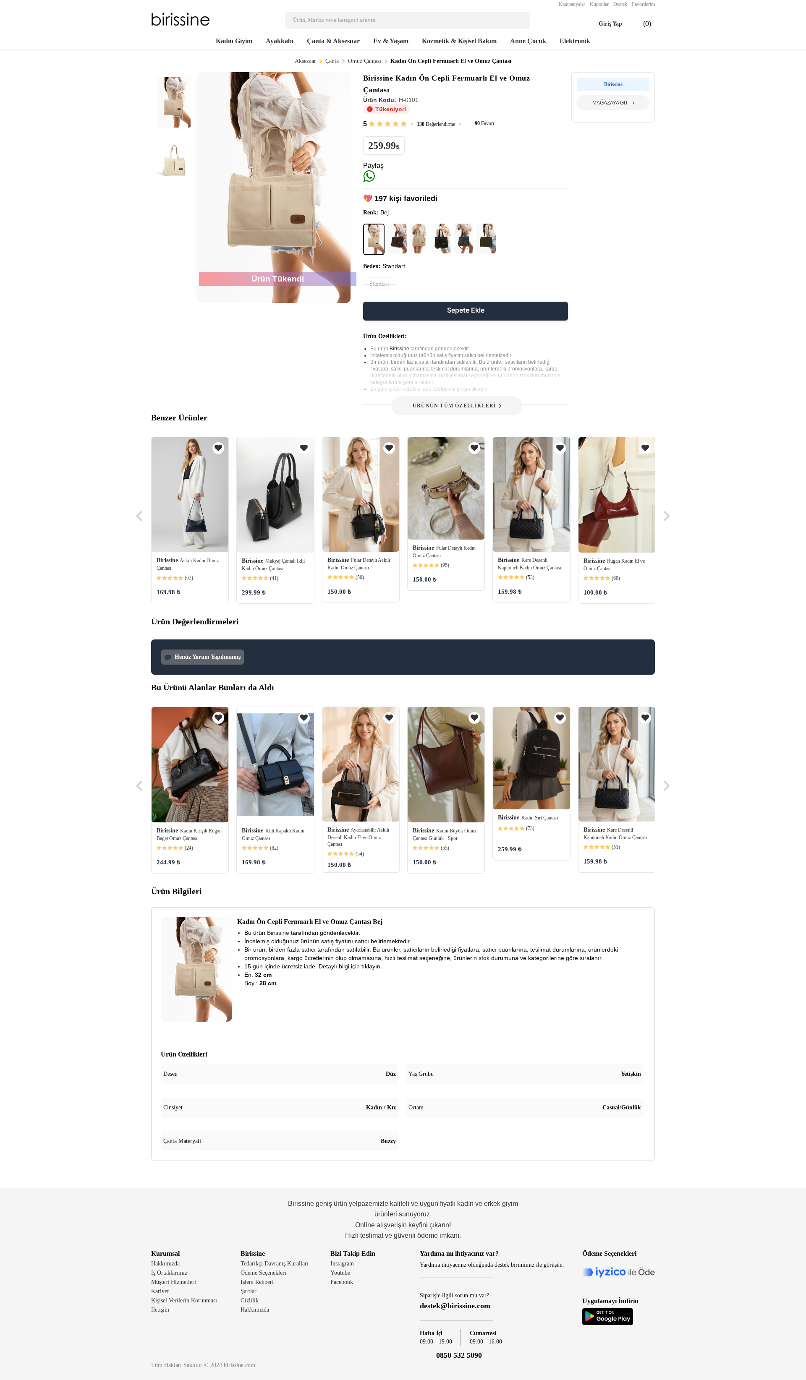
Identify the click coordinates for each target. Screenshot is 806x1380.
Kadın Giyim (234, 40)
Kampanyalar (572, 4)
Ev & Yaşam (390, 40)
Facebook (341, 1282)
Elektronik (575, 40)
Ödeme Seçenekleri (263, 1273)
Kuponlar (599, 4)
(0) (640, 24)
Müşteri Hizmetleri (173, 1282)
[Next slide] (666, 516)
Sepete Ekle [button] (465, 310)
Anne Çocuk (528, 40)
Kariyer (160, 1291)
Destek (620, 4)
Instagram (342, 1263)
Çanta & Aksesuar (333, 40)
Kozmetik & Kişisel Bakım (459, 40)
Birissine (400, 349)
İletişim (160, 1310)
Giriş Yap (603, 24)
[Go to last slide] (140, 516)
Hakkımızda (165, 1263)
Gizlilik (250, 1300)
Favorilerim (643, 4)
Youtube (340, 1273)
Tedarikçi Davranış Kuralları (275, 1263)
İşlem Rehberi (257, 1282)
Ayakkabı (279, 40)
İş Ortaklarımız (169, 1273)
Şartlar (248, 1291)
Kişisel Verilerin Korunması (184, 1300)
